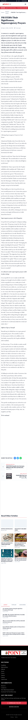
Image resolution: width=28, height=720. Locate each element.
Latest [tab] (5, 604)
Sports (2, 671)
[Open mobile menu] (25, 4)
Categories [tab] (22, 604)
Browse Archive (14, 706)
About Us (3, 685)
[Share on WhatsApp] (20, 458)
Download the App (15, 703)
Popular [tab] (14, 604)
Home (2, 12)
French (2, 673)
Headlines (3, 665)
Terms (16, 717)
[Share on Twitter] (18, 458)
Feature (3, 677)
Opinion (3, 675)
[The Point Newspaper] (18, 1)
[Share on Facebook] (15, 458)
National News (4, 667)
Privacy (12, 717)
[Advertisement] (14, 438)
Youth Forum (4, 679)
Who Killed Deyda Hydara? (7, 689)
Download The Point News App (8, 691)
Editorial (3, 669)
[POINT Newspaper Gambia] (16, 1)
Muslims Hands (7, 12)
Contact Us (3, 687)
